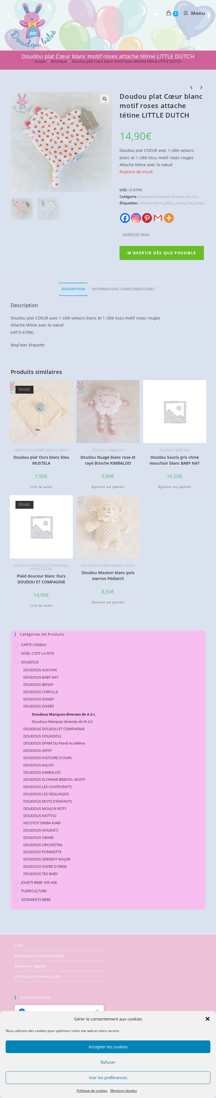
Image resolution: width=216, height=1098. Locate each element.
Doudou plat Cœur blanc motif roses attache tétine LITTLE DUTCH (127, 61)
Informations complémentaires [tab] (123, 289)
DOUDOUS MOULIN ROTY (44, 808)
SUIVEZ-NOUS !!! (35, 997)
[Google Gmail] (158, 218)
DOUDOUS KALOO (38, 765)
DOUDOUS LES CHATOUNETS (47, 786)
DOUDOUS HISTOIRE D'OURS (47, 757)
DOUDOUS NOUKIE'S (40, 830)
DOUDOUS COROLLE (40, 691)
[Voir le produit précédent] (191, 88)
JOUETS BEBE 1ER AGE (39, 882)
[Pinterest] (147, 218)
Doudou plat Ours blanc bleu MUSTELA (41, 460)
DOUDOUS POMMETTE (42, 851)
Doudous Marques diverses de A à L (169, 196)
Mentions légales (123, 1090)
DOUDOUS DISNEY (38, 699)
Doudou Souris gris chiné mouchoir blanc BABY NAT (175, 460)
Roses (200, 203)
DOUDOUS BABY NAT (174, 450)
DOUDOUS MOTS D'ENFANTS (47, 801)
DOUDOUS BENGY (38, 684)
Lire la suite (41, 486)
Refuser (108, 1062)
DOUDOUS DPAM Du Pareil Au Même (54, 743)
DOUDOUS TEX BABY (40, 873)
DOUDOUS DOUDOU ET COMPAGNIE (41, 565)
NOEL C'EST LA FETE (37, 653)
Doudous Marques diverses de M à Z (62, 721)
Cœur (180, 203)
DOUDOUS (30, 662)
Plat (190, 203)
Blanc (169, 203)
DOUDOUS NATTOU (39, 815)
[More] (169, 218)
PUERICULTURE (41, 569)
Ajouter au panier (108, 486)
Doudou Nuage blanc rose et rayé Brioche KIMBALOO (108, 460)
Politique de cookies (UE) (37, 976)
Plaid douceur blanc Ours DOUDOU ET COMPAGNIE (41, 579)
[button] (207, 1019)
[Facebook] (125, 218)
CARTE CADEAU (33, 644)
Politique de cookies (91, 1090)
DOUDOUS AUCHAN (40, 669)
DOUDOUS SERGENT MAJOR (46, 859)
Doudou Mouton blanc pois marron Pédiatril (108, 575)
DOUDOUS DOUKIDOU (42, 736)
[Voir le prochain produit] (201, 88)
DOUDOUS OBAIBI (38, 837)
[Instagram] (136, 218)
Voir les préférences (108, 1077)
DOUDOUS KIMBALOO (108, 450)
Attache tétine (151, 203)
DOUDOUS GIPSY (37, 750)
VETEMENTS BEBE (36, 899)
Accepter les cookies (108, 1046)
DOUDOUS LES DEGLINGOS (46, 793)
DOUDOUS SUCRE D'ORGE (45, 866)
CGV (18, 945)
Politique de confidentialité (39, 955)
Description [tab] (73, 289)
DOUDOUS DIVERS (38, 706)
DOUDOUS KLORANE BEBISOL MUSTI (41, 450)
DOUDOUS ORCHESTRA (42, 844)
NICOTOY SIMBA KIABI (42, 822)
